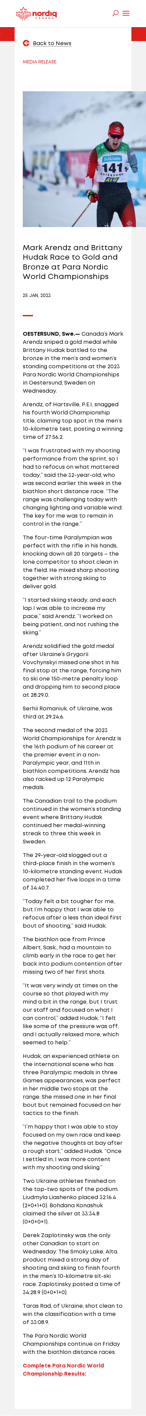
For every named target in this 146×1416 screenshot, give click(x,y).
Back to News (52, 43)
